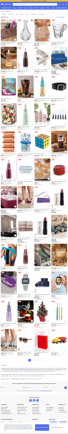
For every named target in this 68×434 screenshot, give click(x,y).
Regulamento (4, 408)
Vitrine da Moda (49, 408)
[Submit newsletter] (65, 387)
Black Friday (48, 410)
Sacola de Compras (63, 412)
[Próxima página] (41, 360)
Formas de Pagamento (5, 410)
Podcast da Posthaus (36, 413)
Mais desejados (60, 17)
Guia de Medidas (49, 407)
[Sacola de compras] (66, 4)
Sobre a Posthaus (35, 407)
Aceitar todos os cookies (42, 427)
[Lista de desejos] (63, 4)
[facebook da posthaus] (30, 400)
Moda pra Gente (35, 412)
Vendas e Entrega (4, 407)
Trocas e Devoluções (21, 408)
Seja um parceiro (35, 410)
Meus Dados (61, 407)
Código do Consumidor (22, 410)
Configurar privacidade (56, 427)
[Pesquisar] (14, 4)
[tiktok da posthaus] (37, 400)
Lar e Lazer (16, 379)
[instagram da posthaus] (34, 400)
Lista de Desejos (62, 410)
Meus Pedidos (61, 408)
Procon (18, 412)
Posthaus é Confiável (21, 413)
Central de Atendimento (22, 407)
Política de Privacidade (46, 390)
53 (38, 360)
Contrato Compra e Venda (6, 413)
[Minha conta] (60, 4)
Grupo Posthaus (35, 408)
